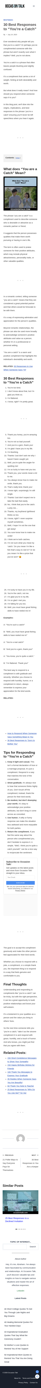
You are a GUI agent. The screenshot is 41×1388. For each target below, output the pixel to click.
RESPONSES (8, 20)
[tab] (16, 1229)
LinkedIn (20, 1291)
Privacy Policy (23, 1382)
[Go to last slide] (6, 1208)
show (18, 158)
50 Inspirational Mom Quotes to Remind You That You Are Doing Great (18, 1358)
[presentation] (20, 1202)
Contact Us (34, 1382)
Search (33, 1247)
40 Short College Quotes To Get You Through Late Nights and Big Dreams (18, 1312)
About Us (17, 1378)
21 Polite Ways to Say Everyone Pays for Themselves (10, 1162)
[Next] (35, 1208)
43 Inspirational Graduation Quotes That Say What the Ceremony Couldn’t (16, 1335)
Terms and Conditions (30, 1378)
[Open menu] (34, 6)
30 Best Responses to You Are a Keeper (30, 1161)
